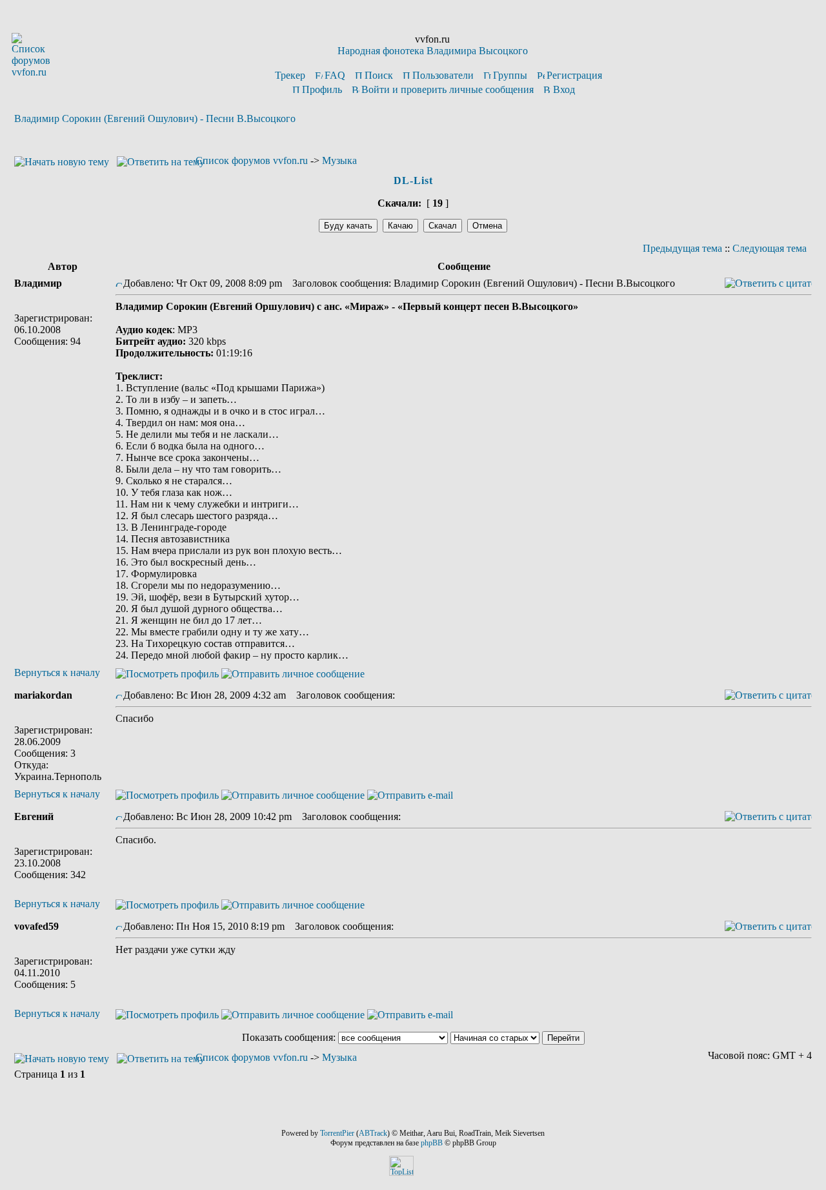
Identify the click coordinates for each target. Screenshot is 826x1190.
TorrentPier (337, 1133)
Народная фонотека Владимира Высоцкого (432, 50)
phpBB (432, 1142)
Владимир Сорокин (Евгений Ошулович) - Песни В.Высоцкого (155, 118)
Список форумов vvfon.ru (252, 160)
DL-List (413, 180)
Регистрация (574, 75)
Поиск (379, 75)
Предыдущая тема (682, 248)
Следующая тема (769, 248)
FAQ (335, 75)
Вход (564, 89)
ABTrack (373, 1133)
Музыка (339, 160)
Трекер (290, 75)
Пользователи (443, 75)
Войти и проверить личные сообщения (447, 89)
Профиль (322, 89)
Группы (510, 75)
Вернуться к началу (57, 672)
